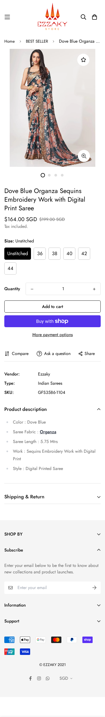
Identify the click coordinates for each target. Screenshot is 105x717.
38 (54, 253)
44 (10, 268)
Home (9, 41)
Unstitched (17, 253)
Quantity (12, 289)
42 (84, 253)
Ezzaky (44, 374)
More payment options (52, 335)
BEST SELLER (37, 41)
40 (69, 253)
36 (40, 253)
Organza (48, 432)
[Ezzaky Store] (52, 17)
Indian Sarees (50, 383)
